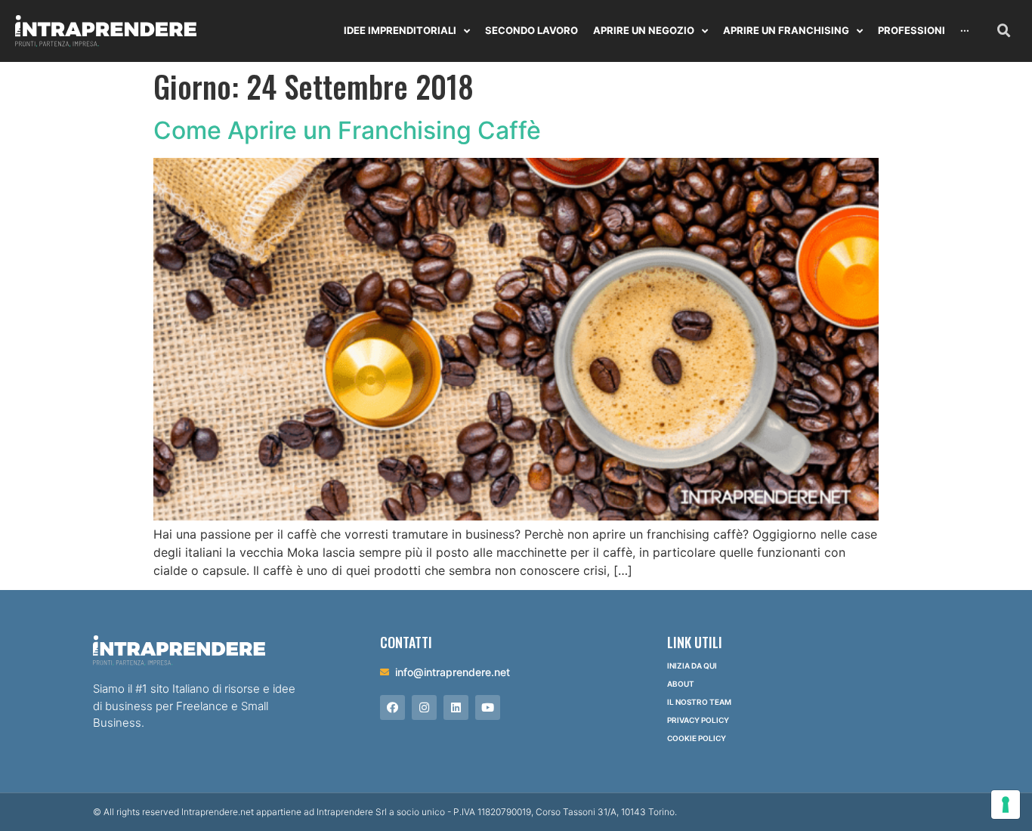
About (680, 683)
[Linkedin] (455, 707)
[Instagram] (424, 707)
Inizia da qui (692, 665)
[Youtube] (487, 707)
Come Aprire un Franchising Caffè (347, 130)
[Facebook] (392, 707)
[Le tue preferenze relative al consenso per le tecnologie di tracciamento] (1005, 804)
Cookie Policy (696, 738)
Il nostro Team (699, 701)
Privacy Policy (698, 719)
